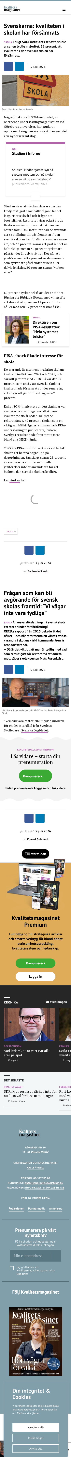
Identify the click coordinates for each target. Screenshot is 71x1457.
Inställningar (35, 1438)
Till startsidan (35, 853)
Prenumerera (32, 776)
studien (14, 480)
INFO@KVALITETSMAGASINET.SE (44, 1187)
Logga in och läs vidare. (50, 788)
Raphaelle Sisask (38, 571)
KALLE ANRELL (35, 1167)
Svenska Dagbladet (34, 730)
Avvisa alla (35, 1448)
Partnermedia (36, 1208)
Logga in (35, 976)
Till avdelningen (55, 1002)
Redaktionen (16, 1208)
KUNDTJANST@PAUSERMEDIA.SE (44, 1183)
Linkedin (35, 1300)
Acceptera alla (35, 1427)
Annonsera (55, 1208)
